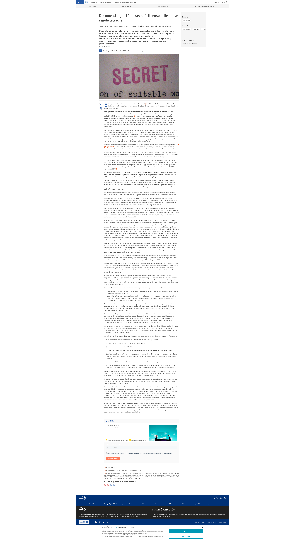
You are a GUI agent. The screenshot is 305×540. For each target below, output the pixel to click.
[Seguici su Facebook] (92, 522)
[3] (105, 473)
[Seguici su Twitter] (100, 522)
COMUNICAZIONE (162, 6)
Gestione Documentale (121, 26)
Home (101, 26)
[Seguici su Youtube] (104, 522)
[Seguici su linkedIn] (96, 522)
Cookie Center (222, 522)
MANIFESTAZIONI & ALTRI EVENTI (205, 6)
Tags (203, 522)
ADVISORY (93, 6)
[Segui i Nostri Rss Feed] (107, 522)
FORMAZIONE (126, 6)
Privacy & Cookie (211, 522)
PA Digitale (108, 26)
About (197, 522)
